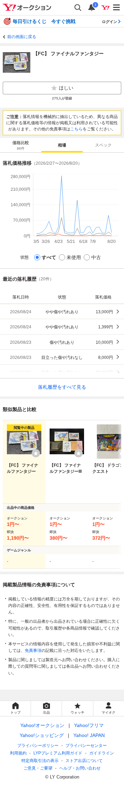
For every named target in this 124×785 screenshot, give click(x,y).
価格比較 (20, 145)
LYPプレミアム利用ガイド (57, 753)
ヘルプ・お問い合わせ (80, 768)
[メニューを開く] (116, 7)
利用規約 (18, 753)
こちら (76, 129)
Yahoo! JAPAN (89, 735)
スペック (103, 145)
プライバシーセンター (86, 745)
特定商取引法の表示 (40, 760)
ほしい (66, 88)
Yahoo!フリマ (89, 725)
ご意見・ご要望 (37, 768)
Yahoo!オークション (42, 725)
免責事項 (33, 650)
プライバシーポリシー (38, 745)
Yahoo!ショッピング (42, 735)
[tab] (20, 145)
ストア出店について (84, 760)
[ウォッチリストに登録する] (36, 453)
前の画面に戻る (21, 36)
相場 (62, 145)
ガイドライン (101, 753)
